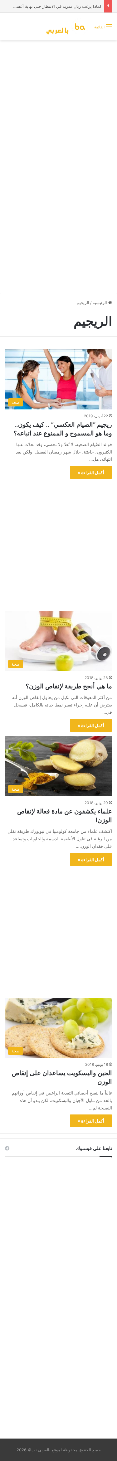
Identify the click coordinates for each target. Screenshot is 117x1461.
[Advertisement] (58, 104)
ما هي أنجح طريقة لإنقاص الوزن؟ (69, 686)
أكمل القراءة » (91, 472)
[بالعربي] (68, 26)
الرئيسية (100, 302)
